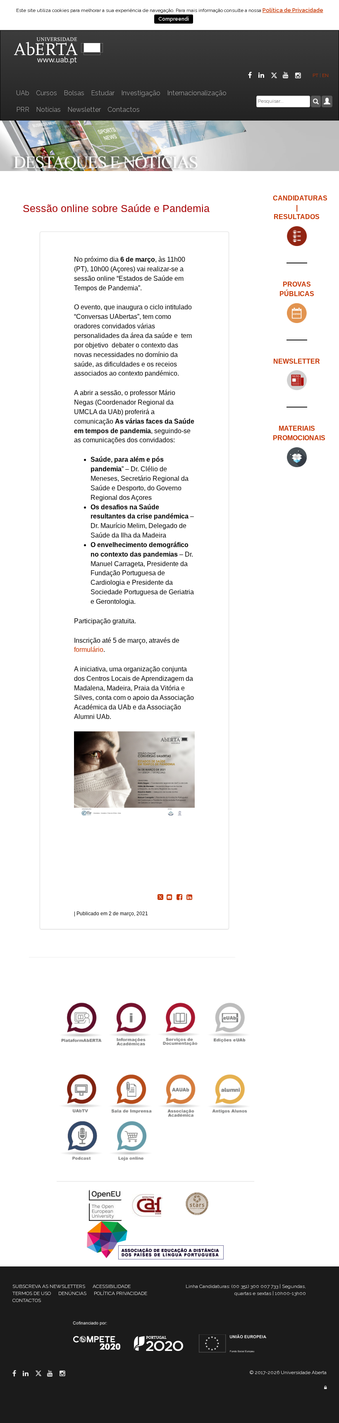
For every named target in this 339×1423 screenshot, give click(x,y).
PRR (22, 109)
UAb (22, 93)
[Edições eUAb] (229, 1022)
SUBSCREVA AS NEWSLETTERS (48, 1286)
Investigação (140, 93)
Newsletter (84, 109)
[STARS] (197, 1205)
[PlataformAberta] (81, 1022)
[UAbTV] (81, 1094)
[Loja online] (130, 1141)
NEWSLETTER (296, 361)
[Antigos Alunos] (229, 1094)
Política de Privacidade (293, 10)
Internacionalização (197, 93)
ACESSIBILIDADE (112, 1286)
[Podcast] (81, 1141)
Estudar (103, 93)
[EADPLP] (155, 1240)
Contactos (123, 109)
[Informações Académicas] (130, 1022)
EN (326, 75)
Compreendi (173, 19)
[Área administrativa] (325, 1387)
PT (315, 75)
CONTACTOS (26, 1300)
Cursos (46, 93)
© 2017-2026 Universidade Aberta (288, 1372)
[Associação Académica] (180, 1094)
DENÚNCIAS (72, 1293)
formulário (88, 649)
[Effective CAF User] (148, 1205)
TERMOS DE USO (31, 1293)
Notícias (48, 109)
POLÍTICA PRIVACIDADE (120, 1293)
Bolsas (74, 93)
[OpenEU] (106, 1205)
